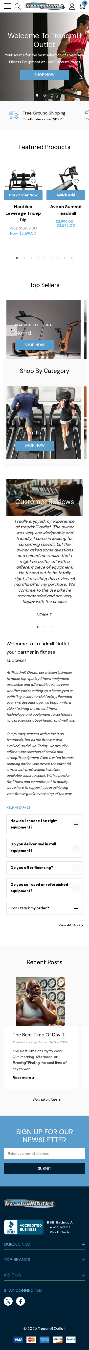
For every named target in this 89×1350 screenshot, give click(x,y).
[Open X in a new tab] (8, 1301)
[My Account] (72, 6)
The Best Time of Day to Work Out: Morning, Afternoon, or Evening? (40, 1035)
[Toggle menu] (7, 6)
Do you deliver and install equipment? (33, 847)
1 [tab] (38, 627)
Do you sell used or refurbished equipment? (39, 887)
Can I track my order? (29, 908)
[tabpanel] (44, 57)
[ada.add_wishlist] (33, 181)
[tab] (37, 95)
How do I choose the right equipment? (33, 823)
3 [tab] (51, 627)
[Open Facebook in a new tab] (20, 1301)
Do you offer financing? (31, 867)
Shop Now (44, 74)
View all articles (44, 1099)
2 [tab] (44, 627)
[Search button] (18, 6)
